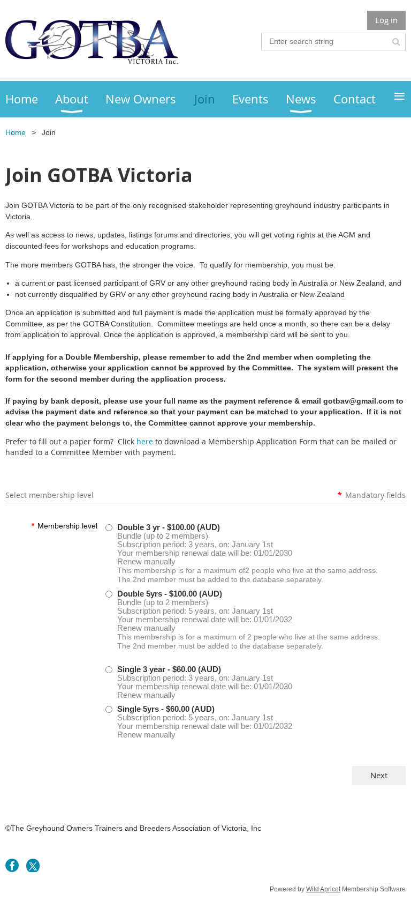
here (144, 441)
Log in (386, 19)
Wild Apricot (323, 889)
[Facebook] (12, 865)
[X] (33, 865)
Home (15, 132)
